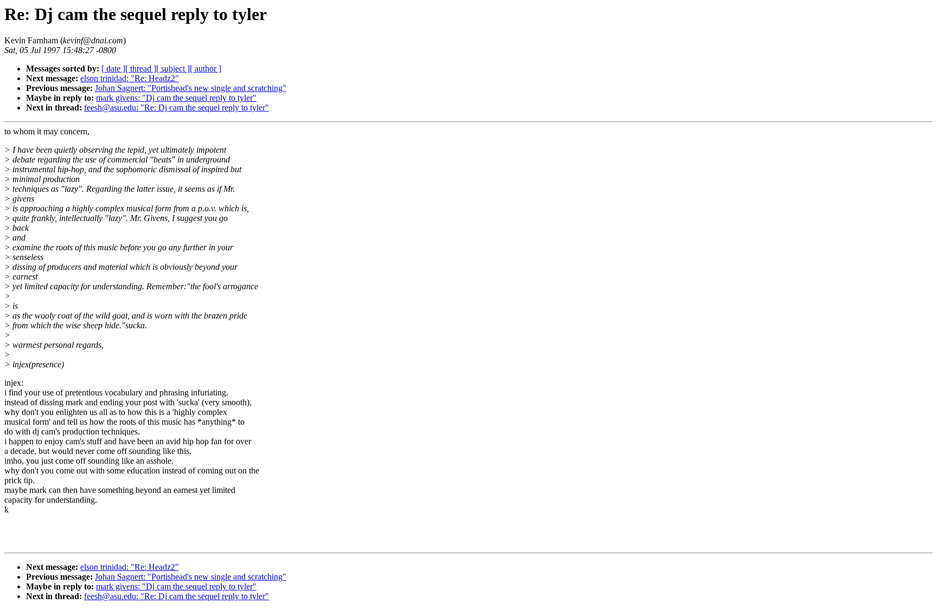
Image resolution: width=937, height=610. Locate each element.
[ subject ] (173, 68)
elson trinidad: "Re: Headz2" (129, 78)
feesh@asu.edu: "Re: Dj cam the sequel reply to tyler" (176, 107)
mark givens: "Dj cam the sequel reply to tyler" (176, 97)
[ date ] (113, 68)
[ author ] (205, 68)
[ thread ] (140, 68)
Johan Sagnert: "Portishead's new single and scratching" (190, 88)
